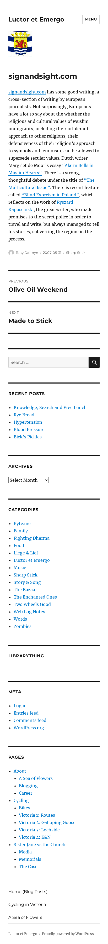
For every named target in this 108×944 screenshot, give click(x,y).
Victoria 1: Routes (37, 815)
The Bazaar (25, 589)
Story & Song (27, 582)
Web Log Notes (29, 611)
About (20, 771)
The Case (28, 866)
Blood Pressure (29, 429)
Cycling (21, 800)
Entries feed (26, 713)
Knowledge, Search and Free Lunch (50, 407)
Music (20, 567)
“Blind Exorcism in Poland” (50, 194)
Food (19, 545)
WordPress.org (29, 727)
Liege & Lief (26, 552)
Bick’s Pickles (28, 436)
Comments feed (30, 720)
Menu (91, 19)
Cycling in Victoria (27, 904)
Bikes (24, 807)
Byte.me (22, 523)
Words (20, 619)
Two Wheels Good (32, 604)
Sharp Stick (75, 252)
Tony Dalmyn (27, 252)
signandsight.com (27, 92)
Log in (20, 705)
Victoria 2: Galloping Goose (47, 822)
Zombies (22, 626)
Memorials (30, 859)
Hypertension (28, 422)
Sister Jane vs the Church (40, 844)
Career (25, 793)
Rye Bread (24, 414)
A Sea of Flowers (36, 778)
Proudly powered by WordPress (68, 934)
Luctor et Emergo (36, 19)
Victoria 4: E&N (35, 837)
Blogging (28, 785)
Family (21, 530)
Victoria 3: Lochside (39, 829)
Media (25, 851)
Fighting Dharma (32, 538)
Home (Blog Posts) (27, 891)
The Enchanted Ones (35, 597)
